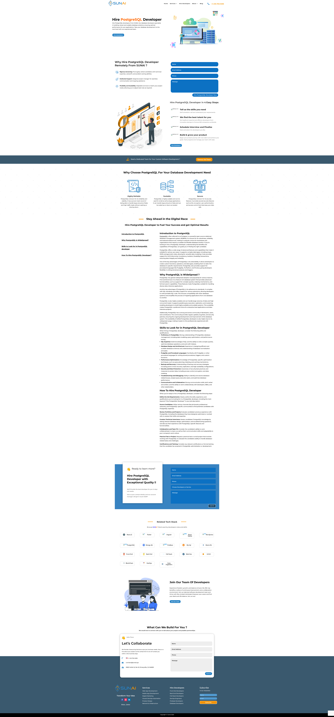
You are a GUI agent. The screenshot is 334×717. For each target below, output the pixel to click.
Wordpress (209, 535)
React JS (129, 535)
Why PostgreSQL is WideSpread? (135, 240)
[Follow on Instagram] (125, 699)
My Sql (189, 545)
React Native (190, 535)
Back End (149, 554)
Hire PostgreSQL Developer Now (205, 95)
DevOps (149, 563)
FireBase (170, 545)
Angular (169, 535)
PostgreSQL (164, 236)
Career (128, 704)
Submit (212, 506)
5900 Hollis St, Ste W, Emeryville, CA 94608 (140, 667)
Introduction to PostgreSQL (133, 234)
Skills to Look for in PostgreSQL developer (134, 247)
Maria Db (209, 545)
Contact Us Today (204, 159)
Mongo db (149, 545)
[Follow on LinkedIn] (129, 699)
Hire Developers (118, 35)
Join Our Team (175, 601)
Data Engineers (169, 563)
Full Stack (169, 554)
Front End (129, 554)
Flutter (149, 535)
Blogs (123, 704)
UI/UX (209, 554)
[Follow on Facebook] (122, 699)
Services (173, 3)
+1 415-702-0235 (217, 4)
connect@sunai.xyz (132, 662)
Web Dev (189, 554)
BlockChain (129, 563)
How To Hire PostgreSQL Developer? (137, 255)
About (194, 3)
